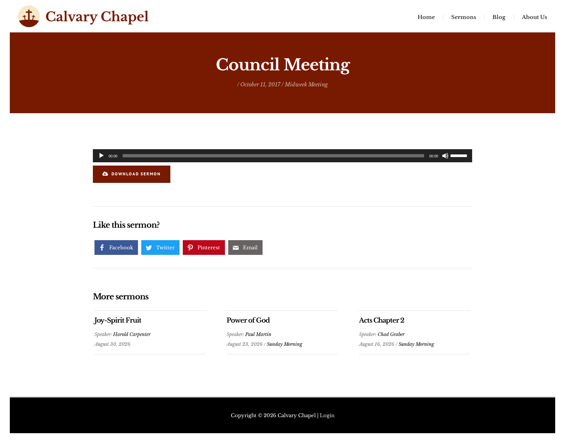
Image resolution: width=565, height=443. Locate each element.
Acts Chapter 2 (381, 320)
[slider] (460, 155)
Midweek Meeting (306, 84)
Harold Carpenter (131, 334)
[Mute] (445, 155)
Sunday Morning (284, 344)
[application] (282, 155)
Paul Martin (258, 334)
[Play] (101, 155)
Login (327, 415)
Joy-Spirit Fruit (117, 320)
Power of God (248, 320)
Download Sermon (136, 174)
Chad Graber (391, 334)
